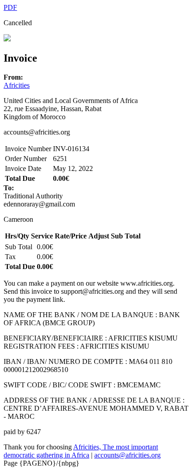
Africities (17, 85)
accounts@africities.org (127, 455)
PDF (10, 7)
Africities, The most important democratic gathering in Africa (81, 451)
